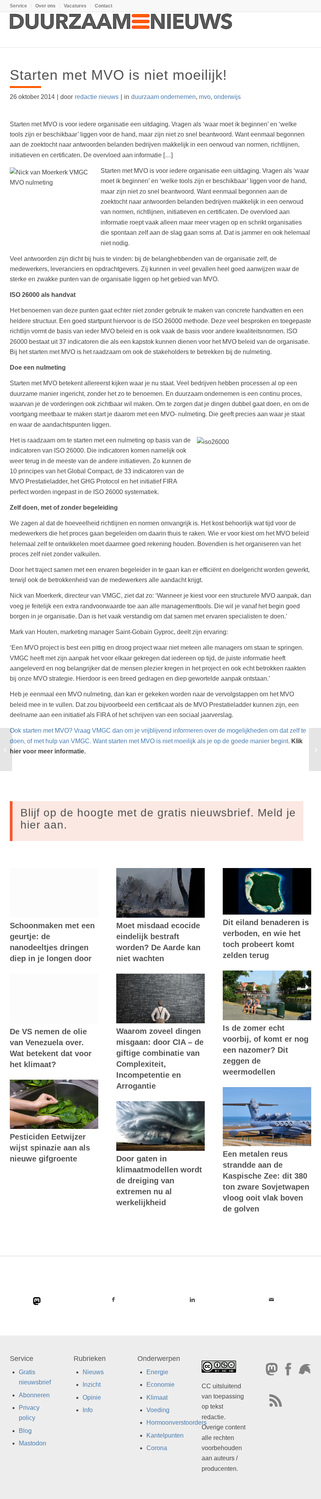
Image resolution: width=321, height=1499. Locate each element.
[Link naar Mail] (271, 1299)
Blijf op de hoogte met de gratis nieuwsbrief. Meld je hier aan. (158, 819)
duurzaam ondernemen (163, 96)
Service (18, 6)
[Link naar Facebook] (113, 1299)
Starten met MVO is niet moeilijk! (118, 75)
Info (88, 1410)
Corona (156, 1448)
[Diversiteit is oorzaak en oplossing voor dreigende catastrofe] (6, 749)
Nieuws (93, 1372)
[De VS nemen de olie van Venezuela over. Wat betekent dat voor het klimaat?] (54, 998)
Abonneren (34, 1395)
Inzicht (92, 1384)
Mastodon (32, 1443)
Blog (25, 1430)
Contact (103, 6)
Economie (160, 1384)
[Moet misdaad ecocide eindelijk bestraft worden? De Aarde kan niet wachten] (160, 893)
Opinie (92, 1397)
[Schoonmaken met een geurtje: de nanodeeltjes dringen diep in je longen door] (54, 893)
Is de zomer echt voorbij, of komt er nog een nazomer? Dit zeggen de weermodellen (265, 1050)
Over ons (45, 6)
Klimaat (157, 1397)
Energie (157, 1372)
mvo (205, 96)
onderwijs (227, 96)
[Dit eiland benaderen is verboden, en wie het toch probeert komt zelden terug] (267, 891)
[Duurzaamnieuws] (121, 29)
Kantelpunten (165, 1435)
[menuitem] (20, 6)
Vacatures (75, 6)
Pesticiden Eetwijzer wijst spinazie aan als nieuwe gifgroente (50, 1147)
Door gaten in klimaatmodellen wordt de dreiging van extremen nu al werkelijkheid (159, 1180)
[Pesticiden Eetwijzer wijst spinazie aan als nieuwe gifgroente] (54, 1104)
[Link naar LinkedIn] (192, 1299)
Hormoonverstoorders (176, 1422)
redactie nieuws (97, 96)
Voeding (158, 1410)
